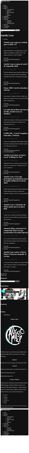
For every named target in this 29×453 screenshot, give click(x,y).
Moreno (7, 69)
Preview (9, 11)
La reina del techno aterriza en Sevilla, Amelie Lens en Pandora (16, 112)
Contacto (6, 27)
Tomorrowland (10, 23)
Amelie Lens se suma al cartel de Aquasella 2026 (15, 65)
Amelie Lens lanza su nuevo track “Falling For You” (15, 156)
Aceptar (2, 448)
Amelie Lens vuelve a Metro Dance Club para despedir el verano (15, 254)
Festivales (9, 22)
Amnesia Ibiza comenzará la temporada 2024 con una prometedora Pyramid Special (16, 230)
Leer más (6, 58)
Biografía (6, 16)
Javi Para (7, 47)
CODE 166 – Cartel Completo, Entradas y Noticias (16, 134)
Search (17, 30)
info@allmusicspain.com (7, 376)
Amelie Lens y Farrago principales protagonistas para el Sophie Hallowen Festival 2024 (16, 180)
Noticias (6, 7)
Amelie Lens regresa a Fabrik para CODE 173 (15, 43)
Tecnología (6, 26)
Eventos (6, 19)
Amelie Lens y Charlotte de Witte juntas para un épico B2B (14, 207)
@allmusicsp (7, 314)
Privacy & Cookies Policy (7, 451)
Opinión (6, 24)
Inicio (5, 5)
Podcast (9, 15)
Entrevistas (6, 18)
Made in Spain (10, 12)
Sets (8, 13)
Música (5, 8)
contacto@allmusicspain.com (8, 372)
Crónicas (9, 20)
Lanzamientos (10, 9)
